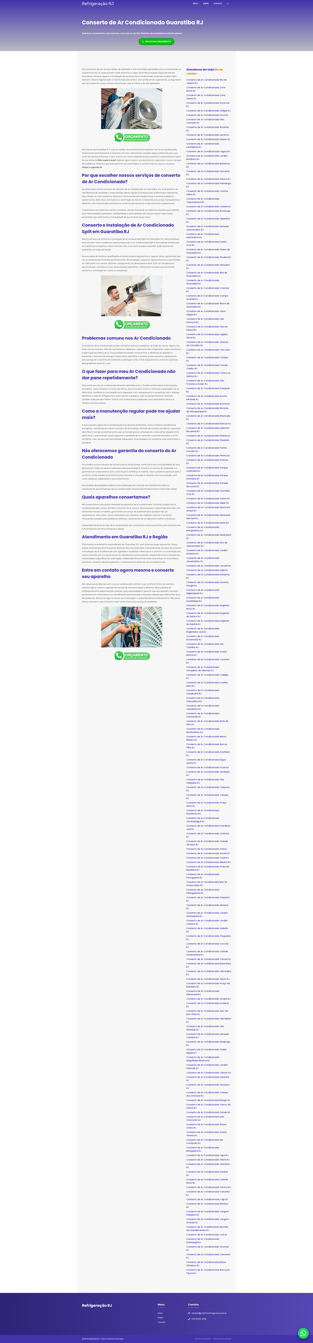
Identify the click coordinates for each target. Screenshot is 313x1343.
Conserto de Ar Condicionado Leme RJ (207, 134)
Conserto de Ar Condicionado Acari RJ (207, 767)
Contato (218, 4)
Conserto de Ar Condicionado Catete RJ (208, 206)
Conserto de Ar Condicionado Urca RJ (207, 115)
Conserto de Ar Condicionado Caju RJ (207, 1199)
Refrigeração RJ (98, 3)
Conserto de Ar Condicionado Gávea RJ (208, 178)
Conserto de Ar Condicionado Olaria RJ (208, 498)
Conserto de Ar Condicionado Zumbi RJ (208, 853)
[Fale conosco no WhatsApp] (303, 1333)
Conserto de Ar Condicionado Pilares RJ (208, 435)
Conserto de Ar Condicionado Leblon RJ (208, 139)
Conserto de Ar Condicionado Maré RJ (207, 522)
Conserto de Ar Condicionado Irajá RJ (207, 570)
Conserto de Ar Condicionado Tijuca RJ (208, 978)
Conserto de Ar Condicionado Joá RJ (206, 1234)
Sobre (206, 4)
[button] (227, 3)
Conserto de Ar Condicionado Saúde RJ (208, 1112)
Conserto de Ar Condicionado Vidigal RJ (208, 110)
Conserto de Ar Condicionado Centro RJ (208, 1187)
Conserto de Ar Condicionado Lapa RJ (207, 1155)
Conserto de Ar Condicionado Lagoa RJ (208, 151)
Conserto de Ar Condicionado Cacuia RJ (208, 959)
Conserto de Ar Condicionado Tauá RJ (207, 857)
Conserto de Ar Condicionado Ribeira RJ (208, 862)
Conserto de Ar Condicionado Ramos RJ (208, 423)
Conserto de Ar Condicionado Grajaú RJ (208, 998)
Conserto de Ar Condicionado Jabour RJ (208, 1072)
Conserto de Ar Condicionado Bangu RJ (208, 1100)
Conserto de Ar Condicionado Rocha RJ (208, 403)
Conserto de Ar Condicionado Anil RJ (206, 848)
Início (195, 4)
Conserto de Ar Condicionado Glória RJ (208, 1159)
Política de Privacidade (222, 1339)
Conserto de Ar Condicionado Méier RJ (207, 502)
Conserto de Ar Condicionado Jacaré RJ (208, 565)
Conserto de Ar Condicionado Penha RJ (208, 455)
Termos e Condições (203, 1339)
